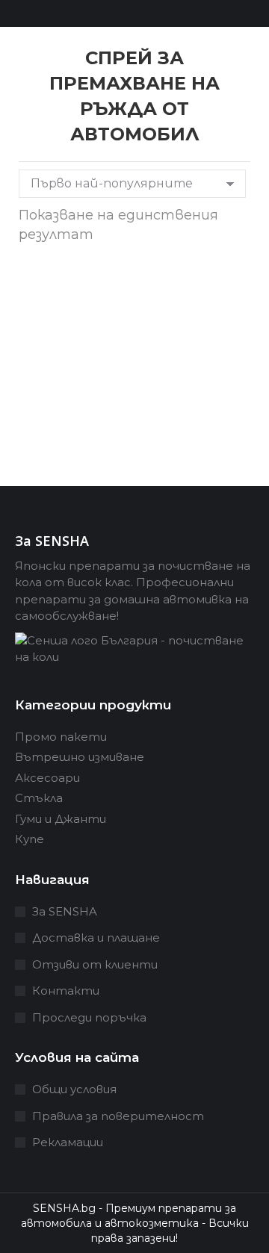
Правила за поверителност (118, 1116)
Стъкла (39, 798)
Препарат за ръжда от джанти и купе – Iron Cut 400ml (69, 340)
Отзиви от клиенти (95, 964)
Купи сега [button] (69, 451)
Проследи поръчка (89, 1017)
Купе (29, 839)
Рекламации (67, 1142)
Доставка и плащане (96, 937)
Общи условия (74, 1089)
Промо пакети (61, 737)
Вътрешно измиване (79, 757)
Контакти (65, 990)
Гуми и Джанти (60, 819)
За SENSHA (64, 911)
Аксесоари (47, 778)
